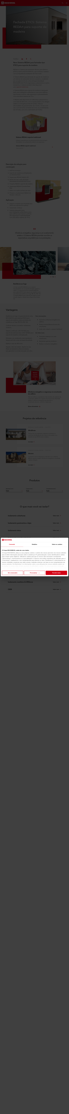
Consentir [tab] (12, 544)
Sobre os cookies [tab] (57, 544)
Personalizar (33, 573)
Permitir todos (56, 573)
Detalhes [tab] (34, 544)
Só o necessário (12, 573)
